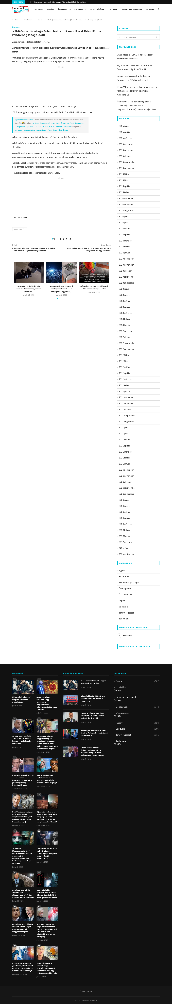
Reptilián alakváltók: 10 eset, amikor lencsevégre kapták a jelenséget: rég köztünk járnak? (22, 780)
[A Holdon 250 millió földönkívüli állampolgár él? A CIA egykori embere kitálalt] (23, 880)
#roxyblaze (20, 126)
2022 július (124, 355)
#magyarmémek (67, 123)
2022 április (124, 373)
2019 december (126, 542)
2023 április (124, 307)
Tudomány (113, 9)
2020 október (125, 482)
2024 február (125, 246)
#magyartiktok (54, 123)
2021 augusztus (126, 421)
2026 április (124, 132)
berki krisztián (19, 229)
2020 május (124, 512)
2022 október (125, 337)
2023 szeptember (127, 276)
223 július (123, 548)
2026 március (125, 138)
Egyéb (122, 570)
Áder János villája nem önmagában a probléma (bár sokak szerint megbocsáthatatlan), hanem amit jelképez (136, 105)
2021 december (126, 397)
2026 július (124, 126)
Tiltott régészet (97, 9)
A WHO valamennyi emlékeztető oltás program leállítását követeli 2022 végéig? (47, 779)
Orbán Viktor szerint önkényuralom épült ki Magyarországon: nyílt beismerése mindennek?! (137, 91)
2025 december (126, 144)
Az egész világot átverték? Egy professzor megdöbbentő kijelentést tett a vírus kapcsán (47, 703)
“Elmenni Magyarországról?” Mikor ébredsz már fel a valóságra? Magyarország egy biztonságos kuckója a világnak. (22, 855)
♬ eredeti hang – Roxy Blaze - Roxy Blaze (51, 130)
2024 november (126, 204)
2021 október (125, 409)
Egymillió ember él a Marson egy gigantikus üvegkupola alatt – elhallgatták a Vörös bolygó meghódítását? (47, 817)
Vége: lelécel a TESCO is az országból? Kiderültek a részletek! (93, 698)
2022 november (126, 331)
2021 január (124, 463)
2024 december (126, 198)
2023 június (124, 295)
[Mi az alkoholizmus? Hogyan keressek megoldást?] (23, 687)
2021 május (124, 439)
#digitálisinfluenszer (33, 126)
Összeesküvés (64, 9)
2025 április (124, 186)
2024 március (125, 240)
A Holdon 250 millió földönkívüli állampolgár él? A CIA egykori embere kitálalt (23, 894)
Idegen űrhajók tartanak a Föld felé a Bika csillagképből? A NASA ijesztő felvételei (47, 894)
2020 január (124, 536)
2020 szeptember (127, 487)
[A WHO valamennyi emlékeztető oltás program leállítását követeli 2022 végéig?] (47, 765)
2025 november (126, 150)
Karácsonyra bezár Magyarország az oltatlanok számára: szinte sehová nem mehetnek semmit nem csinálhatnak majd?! (47, 742)
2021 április (124, 445)
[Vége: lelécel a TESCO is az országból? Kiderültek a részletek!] (70, 700)
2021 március (125, 451)
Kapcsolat (150, 9)
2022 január (124, 391)
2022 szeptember (127, 343)
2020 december (126, 469)
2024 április (124, 234)
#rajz (31, 130)
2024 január (124, 252)
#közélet (67, 126)
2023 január (124, 325)
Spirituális (123, 606)
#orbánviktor (47, 126)
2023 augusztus (126, 282)
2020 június (124, 506)
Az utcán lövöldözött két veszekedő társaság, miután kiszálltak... (28, 289)
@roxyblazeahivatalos (24, 119)
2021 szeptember (127, 415)
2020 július (124, 500)
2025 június (124, 180)
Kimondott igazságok (132, 9)
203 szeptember (126, 554)
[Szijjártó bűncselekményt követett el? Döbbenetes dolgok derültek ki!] (70, 717)
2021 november (126, 403)
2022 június (124, 361)
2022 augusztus (126, 349)
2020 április (124, 518)
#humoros (44, 123)
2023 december (126, 258)
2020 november (126, 475)
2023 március (125, 313)
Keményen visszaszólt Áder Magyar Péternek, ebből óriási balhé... (60, 2)
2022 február (125, 385)
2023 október (125, 270)
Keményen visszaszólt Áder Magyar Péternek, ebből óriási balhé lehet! (94, 732)
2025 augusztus (126, 168)
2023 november (126, 264)
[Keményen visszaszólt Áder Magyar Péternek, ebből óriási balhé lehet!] (70, 734)
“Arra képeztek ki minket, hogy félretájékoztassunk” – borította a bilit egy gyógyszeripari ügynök (47, 968)
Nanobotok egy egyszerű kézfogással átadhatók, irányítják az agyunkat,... (61, 289)
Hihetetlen (38, 9)
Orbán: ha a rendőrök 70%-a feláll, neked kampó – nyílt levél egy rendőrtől (23, 740)
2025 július (124, 174)
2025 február (125, 192)
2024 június (124, 222)
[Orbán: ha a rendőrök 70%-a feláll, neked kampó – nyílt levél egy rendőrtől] (23, 726)
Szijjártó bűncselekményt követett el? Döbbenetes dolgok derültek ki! (92, 715)
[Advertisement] (61, 86)
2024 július (124, 216)
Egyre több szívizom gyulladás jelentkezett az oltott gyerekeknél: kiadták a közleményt (22, 967)
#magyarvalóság (22, 130)
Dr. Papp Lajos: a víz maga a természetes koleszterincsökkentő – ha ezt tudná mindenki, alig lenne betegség (47, 930)
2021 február (125, 457)
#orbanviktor (58, 126)
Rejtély (50, 9)
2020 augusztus (126, 494)
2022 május (124, 367)
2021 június (124, 433)
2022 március (125, 379)
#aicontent (79, 123)
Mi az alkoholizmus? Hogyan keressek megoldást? (21, 699)
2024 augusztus (126, 210)
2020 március (125, 524)
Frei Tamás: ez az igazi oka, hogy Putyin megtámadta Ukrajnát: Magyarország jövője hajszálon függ (22, 817)
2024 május (124, 228)
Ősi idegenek (79, 9)
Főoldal (15, 20)
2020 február (125, 530)
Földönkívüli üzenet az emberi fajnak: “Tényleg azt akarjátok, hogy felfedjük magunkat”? (47, 853)
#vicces (36, 123)
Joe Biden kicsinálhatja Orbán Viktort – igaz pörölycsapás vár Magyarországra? (22, 928)
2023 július (124, 289)
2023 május (124, 301)
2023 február (125, 319)
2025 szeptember (127, 162)
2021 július (124, 427)
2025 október (125, 156)
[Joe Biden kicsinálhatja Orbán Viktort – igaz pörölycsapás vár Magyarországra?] (23, 914)
